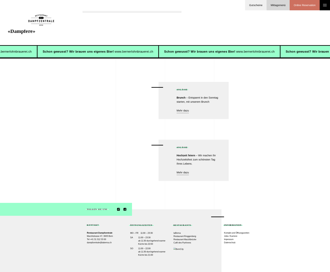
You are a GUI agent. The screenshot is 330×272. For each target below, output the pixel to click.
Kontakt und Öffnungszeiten (236, 233)
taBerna (177, 233)
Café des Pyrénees (182, 243)
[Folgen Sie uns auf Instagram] (118, 209)
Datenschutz (230, 242)
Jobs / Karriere (230, 236)
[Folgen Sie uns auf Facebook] (125, 209)
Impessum (228, 239)
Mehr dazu (183, 110)
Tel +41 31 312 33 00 (96, 239)
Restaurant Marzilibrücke (185, 239)
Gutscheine (255, 5)
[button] (278, 5)
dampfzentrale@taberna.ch (99, 242)
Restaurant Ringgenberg (185, 236)
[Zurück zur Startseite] (41, 20)
